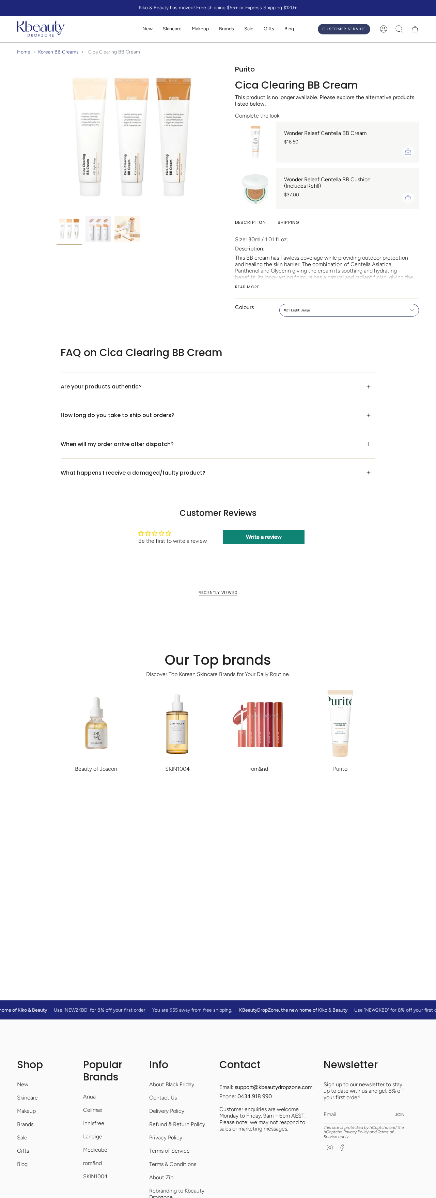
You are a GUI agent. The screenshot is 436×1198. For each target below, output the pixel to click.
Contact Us (163, 1097)
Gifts (23, 1151)
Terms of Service (169, 1151)
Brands (25, 1124)
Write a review (264, 537)
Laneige (92, 1136)
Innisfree (93, 1123)
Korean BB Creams (58, 52)
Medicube (95, 1150)
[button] (172, 29)
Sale (22, 1137)
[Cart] (415, 29)
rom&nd (92, 1163)
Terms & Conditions (172, 1164)
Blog (22, 1164)
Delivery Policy (166, 1111)
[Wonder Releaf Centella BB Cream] (255, 142)
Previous (56, 137)
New (22, 1084)
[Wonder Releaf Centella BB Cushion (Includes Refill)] (255, 188)
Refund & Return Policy (177, 1124)
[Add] (408, 151)
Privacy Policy (165, 1137)
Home (23, 52)
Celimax (92, 1110)
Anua (89, 1096)
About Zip (161, 1177)
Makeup (26, 1111)
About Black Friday (171, 1084)
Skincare (27, 1097)
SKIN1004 (95, 1176)
